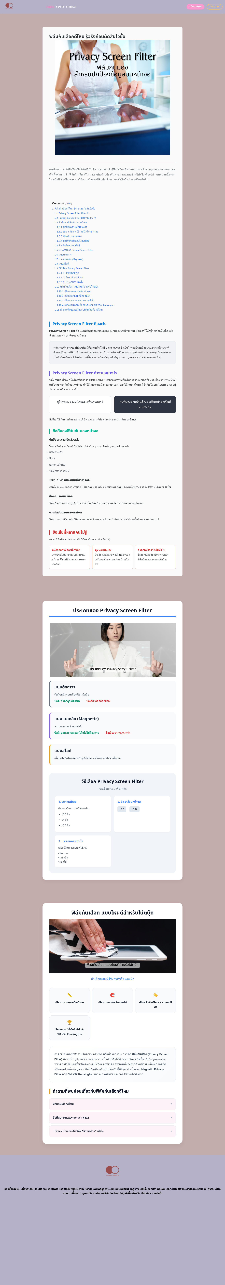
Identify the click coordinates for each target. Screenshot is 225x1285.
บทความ (60, 7)
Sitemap (71, 7)
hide (68, 203)
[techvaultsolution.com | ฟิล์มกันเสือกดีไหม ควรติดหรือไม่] (21, 7)
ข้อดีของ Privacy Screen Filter (112, 1117)
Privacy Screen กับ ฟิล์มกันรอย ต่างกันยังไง (112, 1131)
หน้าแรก (50, 7)
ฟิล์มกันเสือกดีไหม (112, 1104)
